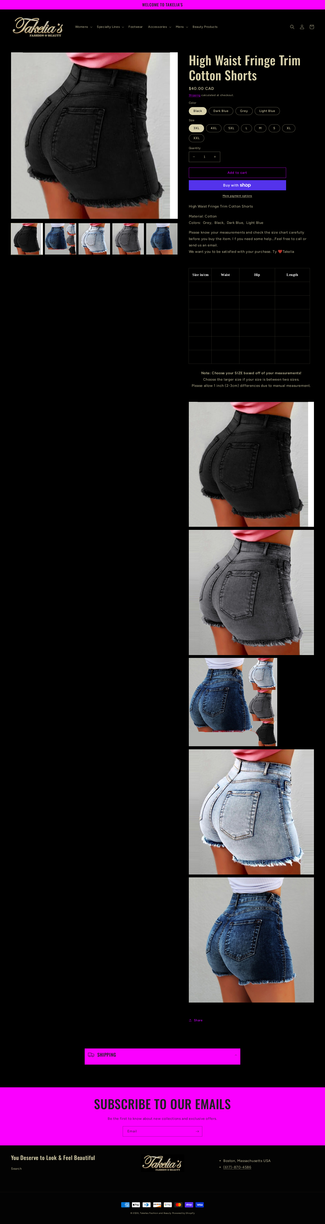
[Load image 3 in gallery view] (94, 239)
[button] (83, 27)
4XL (214, 128)
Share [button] (198, 1020)
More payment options (237, 195)
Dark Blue (221, 111)
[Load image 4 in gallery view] (128, 239)
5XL (231, 128)
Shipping (195, 95)
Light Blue (267, 111)
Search (16, 1169)
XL (289, 128)
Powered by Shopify (183, 1213)
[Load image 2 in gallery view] (60, 239)
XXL (196, 138)
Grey (244, 111)
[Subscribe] (197, 1131)
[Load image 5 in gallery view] (162, 239)
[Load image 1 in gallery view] (27, 239)
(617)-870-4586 (237, 1167)
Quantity (195, 148)
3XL (196, 128)
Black (197, 111)
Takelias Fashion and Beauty (155, 1213)
